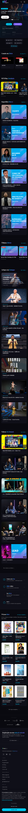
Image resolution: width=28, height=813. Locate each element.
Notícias (4, 767)
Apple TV (10, 43)
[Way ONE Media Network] (14, 748)
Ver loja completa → (22, 614)
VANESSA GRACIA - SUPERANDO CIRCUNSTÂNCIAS (11, 230)
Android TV (18, 43)
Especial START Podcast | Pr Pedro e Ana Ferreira (12, 472)
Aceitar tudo (14, 809)
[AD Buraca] (15, 720)
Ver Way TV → (23, 53)
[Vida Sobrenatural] (7, 720)
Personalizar (14, 803)
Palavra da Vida (5, 777)
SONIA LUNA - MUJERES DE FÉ (10, 164)
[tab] (9, 19)
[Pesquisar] (21, 2)
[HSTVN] (18, 724)
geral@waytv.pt (5, 781)
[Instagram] (10, 754)
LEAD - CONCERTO (8, 560)
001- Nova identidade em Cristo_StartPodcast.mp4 (9, 538)
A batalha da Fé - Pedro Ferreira (11, 278)
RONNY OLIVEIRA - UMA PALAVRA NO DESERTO (12, 208)
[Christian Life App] (10, 724)
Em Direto (4, 760)
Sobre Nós (4, 787)
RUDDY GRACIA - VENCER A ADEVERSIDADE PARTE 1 (14, 142)
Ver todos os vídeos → (9, 568)
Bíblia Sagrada (5, 774)
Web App (15, 46)
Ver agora (17, 24)
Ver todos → (24, 78)
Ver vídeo (5, 17)
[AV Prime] (22, 720)
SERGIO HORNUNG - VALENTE (10, 120)
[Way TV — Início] (5, 2)
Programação (5, 762)
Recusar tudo (14, 806)
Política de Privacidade (7, 800)
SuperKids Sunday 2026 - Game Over (11, 13)
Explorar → (24, 102)
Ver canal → (24, 243)
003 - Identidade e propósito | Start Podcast (13, 494)
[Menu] (24, 2)
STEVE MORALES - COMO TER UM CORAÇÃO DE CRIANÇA (11, 185)
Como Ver (4, 769)
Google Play (19, 40)
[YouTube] (6, 754)
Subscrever (14, 740)
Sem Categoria (6, 275)
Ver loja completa (13, 709)
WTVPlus (4, 764)
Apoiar (3, 779)
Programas (4, 789)
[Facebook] (3, 754)
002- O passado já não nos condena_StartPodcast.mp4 (9, 515)
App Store (10, 40)
